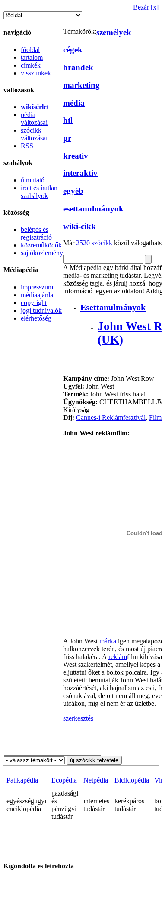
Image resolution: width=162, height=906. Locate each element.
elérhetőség (36, 318)
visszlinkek (36, 73)
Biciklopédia (131, 780)
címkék (31, 65)
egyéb (73, 190)
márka (107, 641)
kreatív (75, 155)
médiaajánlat (38, 295)
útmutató (32, 180)
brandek (78, 67)
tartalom (32, 57)
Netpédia (95, 780)
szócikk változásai (34, 134)
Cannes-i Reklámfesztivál (111, 417)
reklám (117, 656)
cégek (73, 49)
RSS (28, 145)
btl (68, 120)
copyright (34, 302)
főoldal (30, 49)
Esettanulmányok (113, 307)
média (74, 102)
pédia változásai (34, 118)
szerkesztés (78, 718)
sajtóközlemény (42, 253)
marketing (81, 85)
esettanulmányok (93, 208)
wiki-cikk (79, 226)
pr (67, 138)
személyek (113, 32)
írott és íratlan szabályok (39, 191)
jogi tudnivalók (41, 310)
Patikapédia (22, 780)
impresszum (37, 287)
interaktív (80, 173)
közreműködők (41, 245)
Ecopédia (64, 780)
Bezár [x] (146, 7)
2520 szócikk (94, 243)
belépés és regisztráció (36, 233)
